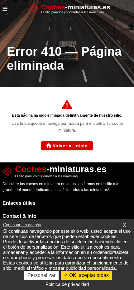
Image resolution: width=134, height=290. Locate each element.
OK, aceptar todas (88, 275)
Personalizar (41, 275)
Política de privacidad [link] (67, 284)
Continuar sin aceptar (22, 224)
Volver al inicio (70, 145)
